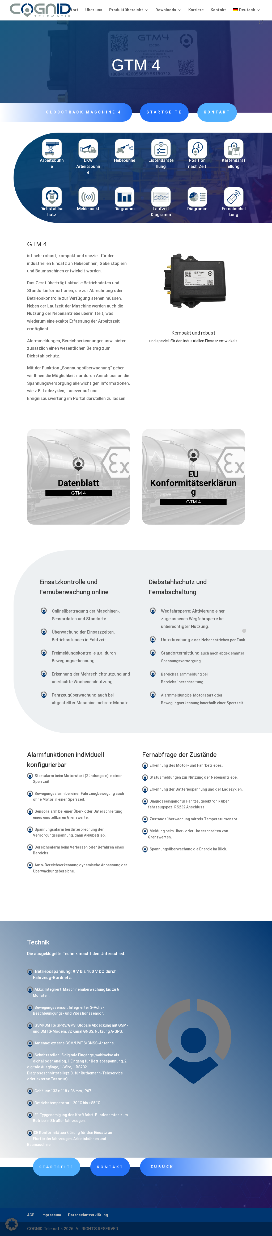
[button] (11, 1224)
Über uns (93, 10)
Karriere (196, 10)
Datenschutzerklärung (88, 1215)
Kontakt (218, 10)
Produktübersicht (126, 10)
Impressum (51, 1215)
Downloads (165, 10)
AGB (31, 1215)
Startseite (164, 112)
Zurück (162, 1166)
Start (73, 10)
